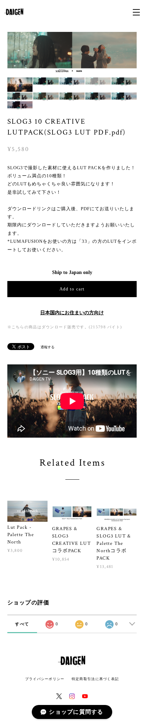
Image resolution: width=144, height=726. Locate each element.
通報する (48, 347)
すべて (22, 624)
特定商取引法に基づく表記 (95, 679)
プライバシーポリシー (45, 679)
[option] (72, 53)
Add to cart (71, 289)
